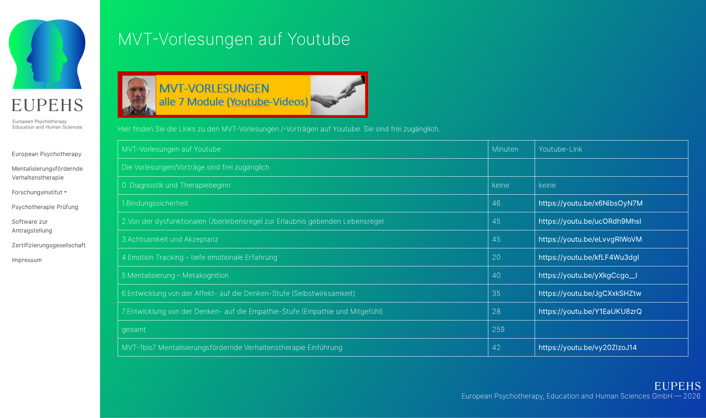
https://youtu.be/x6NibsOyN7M (591, 203)
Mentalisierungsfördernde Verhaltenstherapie (47, 173)
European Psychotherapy (47, 153)
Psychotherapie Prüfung (45, 206)
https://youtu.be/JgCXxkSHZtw (590, 293)
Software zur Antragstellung (32, 226)
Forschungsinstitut (37, 192)
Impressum (27, 259)
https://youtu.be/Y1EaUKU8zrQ (590, 311)
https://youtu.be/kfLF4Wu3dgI (589, 257)
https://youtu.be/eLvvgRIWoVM (590, 239)
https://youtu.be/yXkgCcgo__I (588, 275)
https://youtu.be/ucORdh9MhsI (590, 221)
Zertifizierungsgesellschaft (49, 245)
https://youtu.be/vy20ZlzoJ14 (588, 347)
